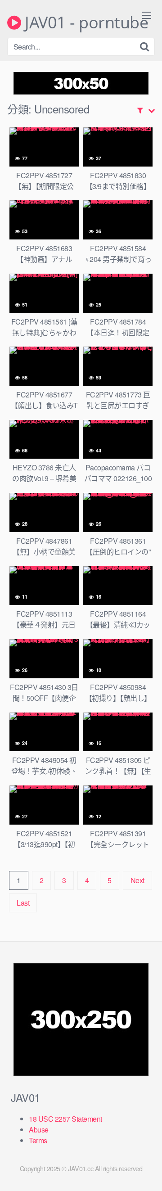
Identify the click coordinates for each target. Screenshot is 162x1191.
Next (137, 880)
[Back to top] (146, 1171)
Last (23, 903)
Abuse (39, 1129)
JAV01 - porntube (84, 22)
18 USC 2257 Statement (65, 1119)
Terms (38, 1140)
